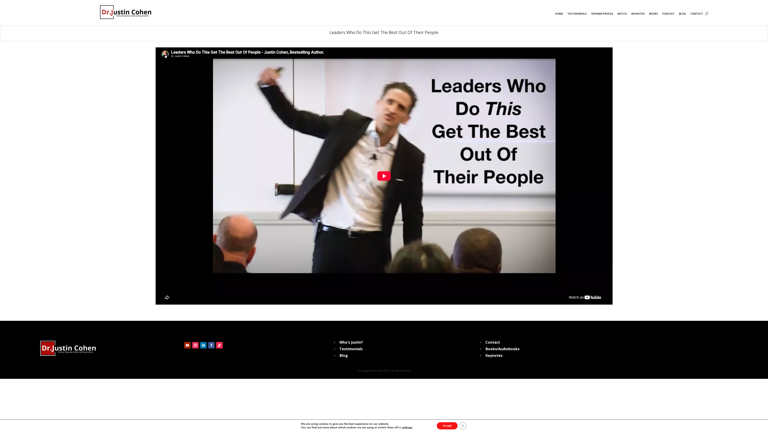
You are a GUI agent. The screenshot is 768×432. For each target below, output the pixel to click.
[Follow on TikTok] (219, 345)
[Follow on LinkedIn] (203, 345)
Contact (696, 13)
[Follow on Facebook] (211, 345)
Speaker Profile (602, 13)
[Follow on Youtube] (187, 345)
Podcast (668, 13)
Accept (447, 426)
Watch (622, 13)
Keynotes (638, 13)
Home (559, 13)
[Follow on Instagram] (195, 345)
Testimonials (577, 13)
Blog (682, 13)
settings (407, 427)
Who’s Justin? (351, 342)
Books (653, 13)
